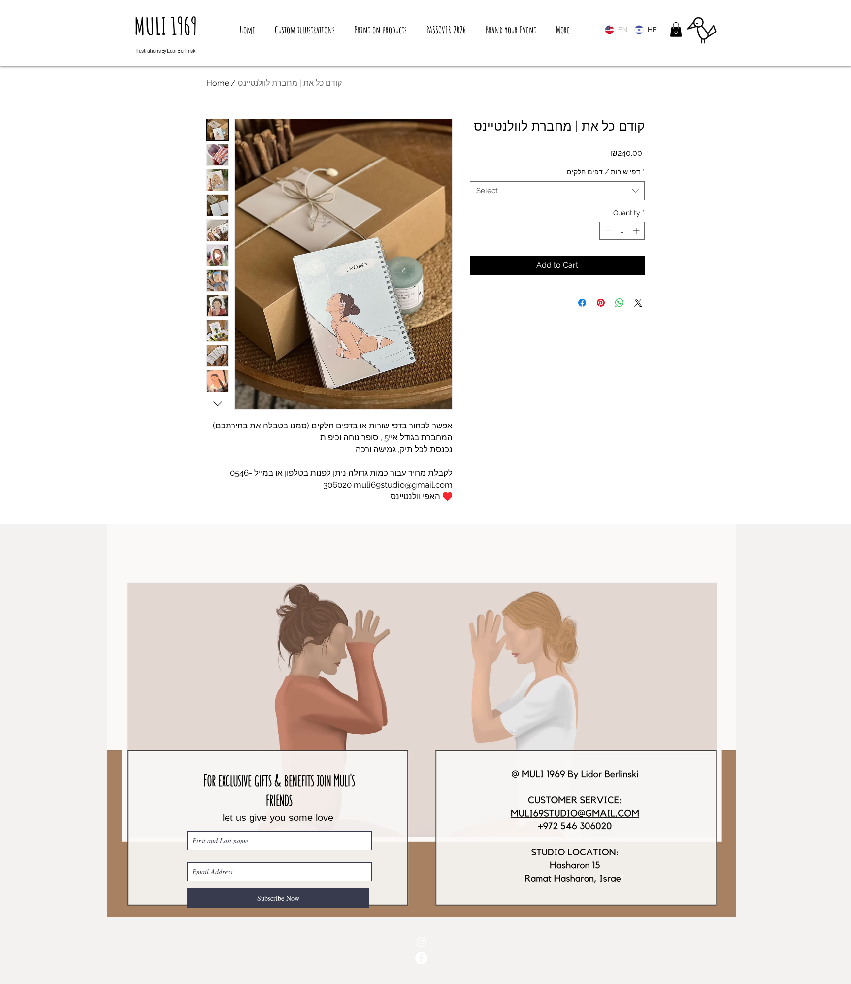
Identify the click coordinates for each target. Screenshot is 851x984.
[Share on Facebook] (582, 303)
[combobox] (557, 190)
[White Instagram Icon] (421, 942)
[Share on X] (638, 303)
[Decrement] (607, 230)
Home (217, 83)
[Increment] (637, 230)
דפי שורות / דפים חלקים (606, 172)
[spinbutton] (622, 230)
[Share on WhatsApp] (619, 303)
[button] (676, 29)
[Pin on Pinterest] (601, 303)
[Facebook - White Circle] (421, 958)
